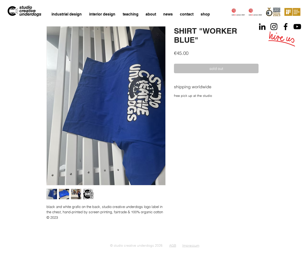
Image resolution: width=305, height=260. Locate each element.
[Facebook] (285, 26)
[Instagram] (274, 26)
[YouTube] (297, 26)
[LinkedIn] (262, 26)
